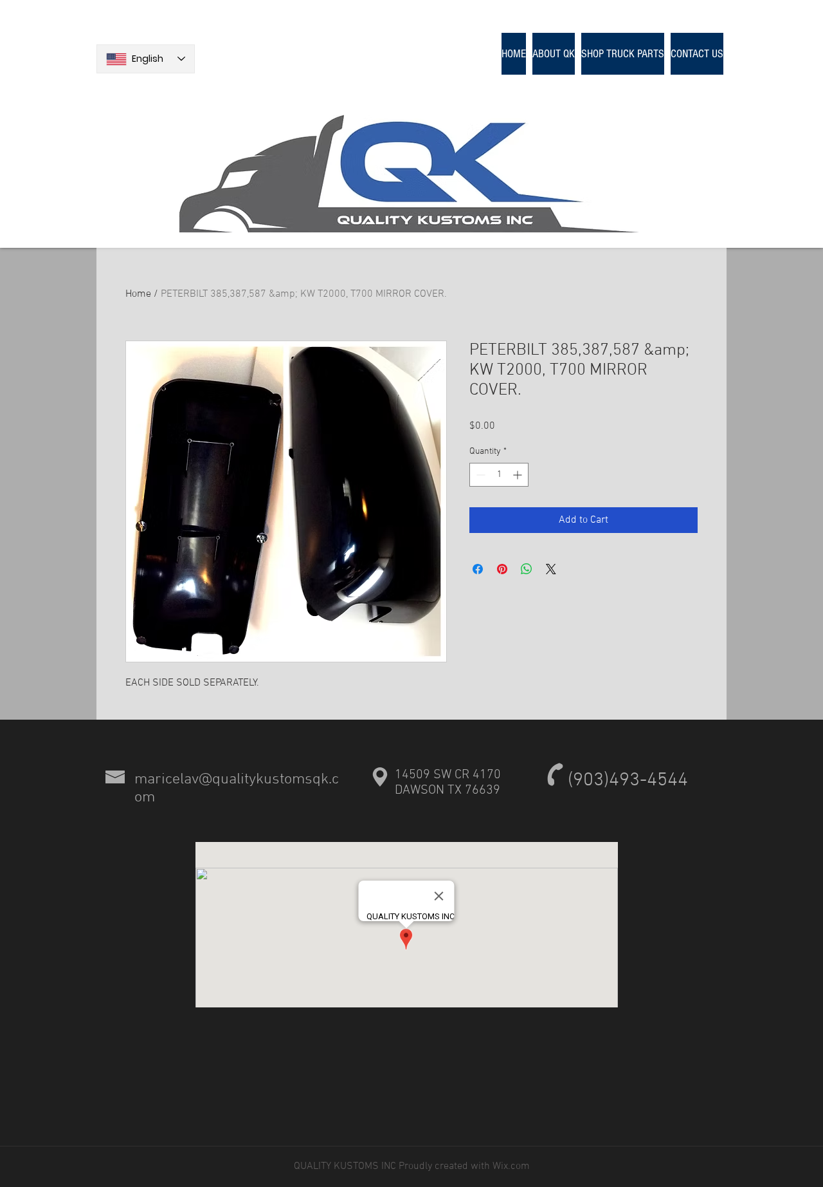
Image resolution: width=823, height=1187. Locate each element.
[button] (622, 54)
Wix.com (510, 1166)
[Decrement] (479, 474)
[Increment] (519, 474)
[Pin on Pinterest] (502, 569)
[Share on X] (551, 569)
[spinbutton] (499, 474)
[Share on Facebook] (477, 569)
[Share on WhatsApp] (526, 569)
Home (138, 294)
